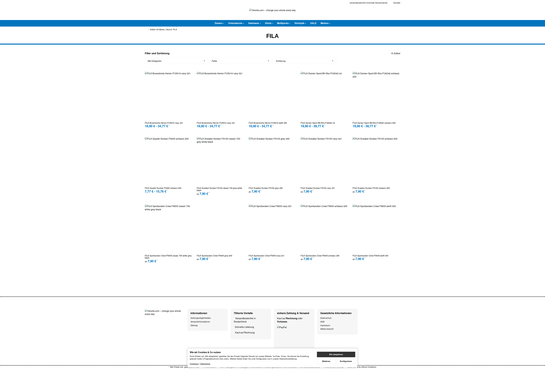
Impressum (194, 363)
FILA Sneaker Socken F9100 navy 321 (318, 188)
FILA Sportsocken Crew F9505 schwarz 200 (320, 255)
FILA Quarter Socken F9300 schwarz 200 (163, 188)
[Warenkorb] (397, 13)
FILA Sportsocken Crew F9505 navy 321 (266, 255)
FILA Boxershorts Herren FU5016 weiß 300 (268, 123)
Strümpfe (299, 23)
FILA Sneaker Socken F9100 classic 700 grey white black (219, 189)
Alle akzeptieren (336, 354)
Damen (218, 23)
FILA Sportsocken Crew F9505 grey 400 (214, 255)
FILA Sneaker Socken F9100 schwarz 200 (371, 188)
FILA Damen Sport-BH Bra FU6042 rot (318, 123)
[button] (272, 60)
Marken (325, 23)
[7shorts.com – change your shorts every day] (272, 13)
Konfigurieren (346, 361)
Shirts (268, 23)
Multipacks (283, 23)
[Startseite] (146, 29)
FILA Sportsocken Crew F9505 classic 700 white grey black (168, 256)
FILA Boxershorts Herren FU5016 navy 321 (164, 123)
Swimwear (253, 23)
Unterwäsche (235, 23)
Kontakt (396, 2)
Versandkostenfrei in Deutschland (245, 320)
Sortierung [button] (280, 60)
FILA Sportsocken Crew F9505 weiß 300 (370, 255)
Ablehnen (326, 361)
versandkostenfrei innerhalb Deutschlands (368, 2)
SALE (313, 23)
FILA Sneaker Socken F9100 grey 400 (266, 188)
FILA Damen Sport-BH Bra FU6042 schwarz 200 (374, 123)
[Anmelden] (390, 13)
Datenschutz (205, 363)
